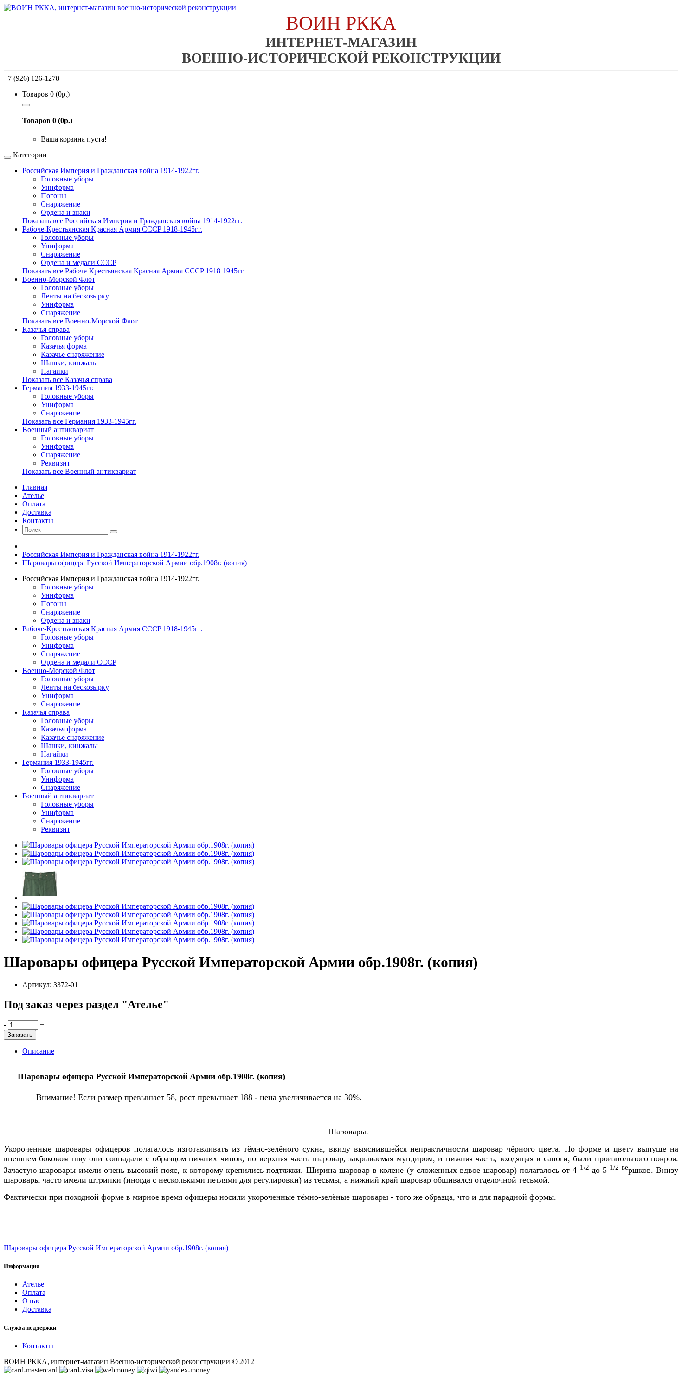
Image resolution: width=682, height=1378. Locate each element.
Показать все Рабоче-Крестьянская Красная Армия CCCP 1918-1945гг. (133, 271)
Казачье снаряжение (72, 354)
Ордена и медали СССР (78, 262)
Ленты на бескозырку (75, 296)
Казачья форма (64, 346)
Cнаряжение (60, 455)
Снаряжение (60, 204)
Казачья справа (46, 329)
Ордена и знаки (65, 212)
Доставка (36, 1309)
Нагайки (54, 371)
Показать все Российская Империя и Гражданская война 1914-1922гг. (132, 221)
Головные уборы (67, 179)
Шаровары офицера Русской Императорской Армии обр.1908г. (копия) (134, 563)
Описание (38, 1051)
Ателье (33, 1284)
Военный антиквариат (58, 429)
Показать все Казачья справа (67, 379)
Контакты (37, 1346)
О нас (31, 1301)
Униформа (57, 187)
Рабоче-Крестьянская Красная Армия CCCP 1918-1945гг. (112, 229)
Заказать (19, 1034)
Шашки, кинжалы (69, 363)
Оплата (33, 1292)
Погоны (53, 196)
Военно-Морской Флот (58, 279)
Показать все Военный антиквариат (79, 471)
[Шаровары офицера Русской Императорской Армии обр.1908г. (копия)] (138, 845)
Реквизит (55, 463)
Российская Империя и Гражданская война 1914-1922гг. (110, 171)
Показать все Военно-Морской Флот (80, 321)
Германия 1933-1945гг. (58, 388)
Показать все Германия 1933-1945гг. (79, 421)
